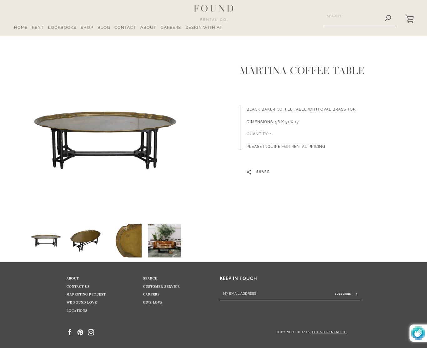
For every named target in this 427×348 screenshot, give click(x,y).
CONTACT (125, 27)
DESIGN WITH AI (203, 27)
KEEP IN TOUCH (238, 278)
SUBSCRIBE (343, 293)
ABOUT (148, 27)
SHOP (87, 27)
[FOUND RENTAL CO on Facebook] (70, 332)
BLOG (104, 27)
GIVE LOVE (153, 302)
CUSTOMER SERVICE (161, 286)
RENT (38, 27)
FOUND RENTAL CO (329, 332)
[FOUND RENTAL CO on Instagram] (91, 332)
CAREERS (171, 27)
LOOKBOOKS (62, 27)
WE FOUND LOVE (82, 302)
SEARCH (150, 278)
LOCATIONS (77, 311)
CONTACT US (78, 286)
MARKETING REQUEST (86, 294)
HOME (21, 27)
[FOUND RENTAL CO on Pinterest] (80, 332)
